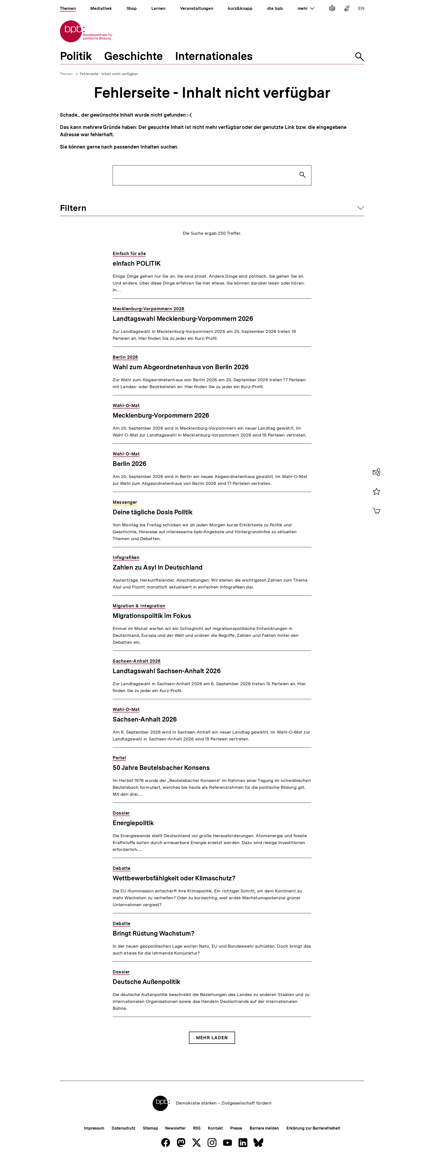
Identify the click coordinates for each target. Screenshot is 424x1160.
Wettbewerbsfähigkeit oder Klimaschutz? (174, 878)
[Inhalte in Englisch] (361, 9)
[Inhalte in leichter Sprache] (332, 9)
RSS (197, 1128)
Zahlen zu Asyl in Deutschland (158, 567)
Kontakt (215, 1128)
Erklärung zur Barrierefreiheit (313, 1128)
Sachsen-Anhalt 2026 (145, 719)
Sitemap (150, 1128)
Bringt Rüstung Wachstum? (153, 933)
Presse (236, 1128)
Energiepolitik (133, 823)
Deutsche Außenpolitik (146, 981)
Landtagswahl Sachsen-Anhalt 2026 (167, 671)
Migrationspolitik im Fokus (152, 615)
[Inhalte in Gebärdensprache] (347, 9)
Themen (66, 74)
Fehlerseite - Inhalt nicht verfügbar (109, 74)
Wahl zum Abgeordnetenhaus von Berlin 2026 (181, 367)
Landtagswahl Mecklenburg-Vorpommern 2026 (183, 318)
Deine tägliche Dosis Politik (152, 512)
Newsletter (175, 1128)
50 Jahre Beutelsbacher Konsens (161, 767)
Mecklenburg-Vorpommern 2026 (161, 415)
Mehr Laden (212, 1037)
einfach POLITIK (137, 263)
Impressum (94, 1128)
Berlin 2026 (129, 463)
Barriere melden (264, 1128)
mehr (306, 8)
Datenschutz (123, 1128)
